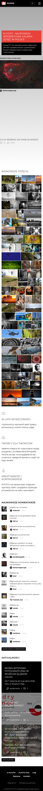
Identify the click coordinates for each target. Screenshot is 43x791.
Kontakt (26, 776)
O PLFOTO (11, 773)
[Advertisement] (21, 114)
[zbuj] (11, 393)
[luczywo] (11, 351)
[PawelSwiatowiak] (9, 299)
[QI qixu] (31, 248)
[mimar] (9, 308)
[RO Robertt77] (20, 299)
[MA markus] (21, 196)
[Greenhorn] (10, 282)
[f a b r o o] (9, 376)
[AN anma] (36, 316)
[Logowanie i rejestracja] (40, 3)
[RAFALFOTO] (23, 205)
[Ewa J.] (11, 256)
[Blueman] (31, 351)
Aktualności (10, 657)
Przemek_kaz (18, 600)
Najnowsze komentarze (18, 502)
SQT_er (15, 521)
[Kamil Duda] (33, 325)
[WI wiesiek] (12, 239)
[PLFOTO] (8, 3)
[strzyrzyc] (32, 239)
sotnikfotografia (18, 557)
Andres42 (16, 510)
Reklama (16, 776)
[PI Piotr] (38, 179)
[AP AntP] (10, 273)
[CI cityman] (20, 213)
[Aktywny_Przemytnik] (6, 205)
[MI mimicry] (14, 205)
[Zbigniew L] (32, 213)
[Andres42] (32, 282)
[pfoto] (11, 333)
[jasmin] (34, 196)
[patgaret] (33, 308)
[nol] (31, 188)
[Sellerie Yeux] (34, 222)
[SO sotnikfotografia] (37, 368)
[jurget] (19, 222)
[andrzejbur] (31, 265)
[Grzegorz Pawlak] (18, 179)
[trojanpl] (11, 248)
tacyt (14, 576)
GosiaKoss (16, 633)
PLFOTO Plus (24, 773)
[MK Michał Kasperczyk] (24, 359)
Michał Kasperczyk (9, 90)
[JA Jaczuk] (8, 231)
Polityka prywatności (27, 783)
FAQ (34, 773)
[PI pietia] (19, 231)
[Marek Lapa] (29, 376)
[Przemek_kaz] (28, 179)
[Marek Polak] (31, 256)
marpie (15, 608)
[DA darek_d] (8, 179)
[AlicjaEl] (36, 299)
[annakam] (9, 213)
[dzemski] (37, 291)
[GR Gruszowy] (31, 333)
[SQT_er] (31, 393)
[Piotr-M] (22, 273)
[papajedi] (34, 205)
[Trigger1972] (6, 368)
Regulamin (12, 783)
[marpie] (11, 188)
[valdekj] (23, 282)
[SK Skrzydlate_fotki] (28, 299)
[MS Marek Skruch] (9, 359)
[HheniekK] (36, 231)
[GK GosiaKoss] (8, 196)
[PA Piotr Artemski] (18, 291)
